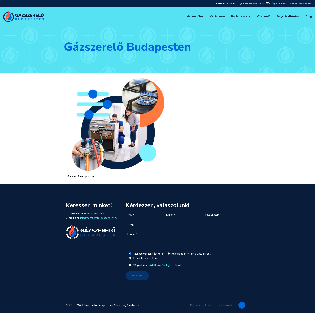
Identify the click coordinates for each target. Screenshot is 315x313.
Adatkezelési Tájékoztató (220, 305)
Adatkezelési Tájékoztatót (165, 265)
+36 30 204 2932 (253, 3)
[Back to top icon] (241, 305)
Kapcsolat (196, 305)
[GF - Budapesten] (23, 16)
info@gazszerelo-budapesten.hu (290, 3)
